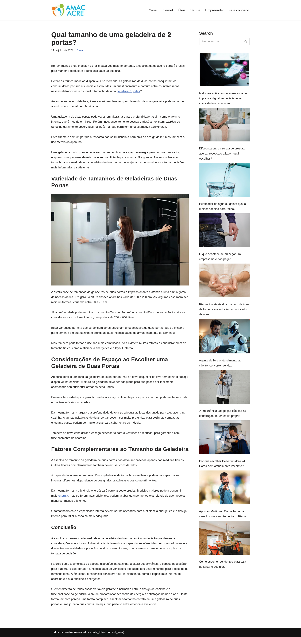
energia (63, 495)
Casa (153, 10)
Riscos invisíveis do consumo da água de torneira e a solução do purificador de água (224, 309)
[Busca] (246, 41)
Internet (167, 10)
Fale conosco (239, 10)
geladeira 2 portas (128, 91)
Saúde (195, 10)
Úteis (182, 10)
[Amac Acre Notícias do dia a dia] (69, 10)
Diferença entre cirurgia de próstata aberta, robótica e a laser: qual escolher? (222, 153)
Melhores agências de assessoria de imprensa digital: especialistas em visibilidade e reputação (223, 98)
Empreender (214, 10)
